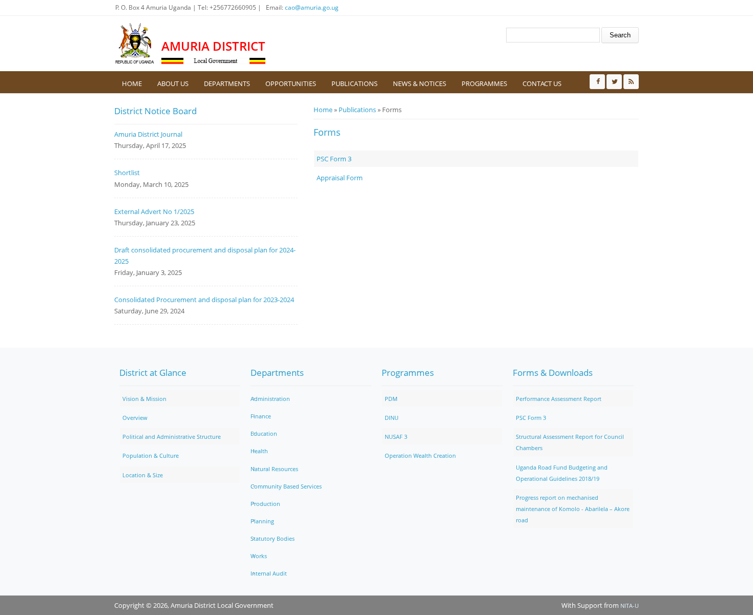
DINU (392, 417)
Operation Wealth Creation (420, 455)
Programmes (484, 83)
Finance (260, 416)
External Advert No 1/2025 (154, 211)
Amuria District (213, 45)
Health (259, 451)
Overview (135, 417)
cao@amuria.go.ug (312, 7)
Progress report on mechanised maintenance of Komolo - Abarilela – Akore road (573, 509)
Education (263, 433)
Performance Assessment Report (558, 398)
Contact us (541, 83)
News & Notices (419, 83)
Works (258, 556)
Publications (354, 83)
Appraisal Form (340, 177)
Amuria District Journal (148, 134)
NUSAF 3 (396, 436)
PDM (391, 398)
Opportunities (290, 83)
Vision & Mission (144, 398)
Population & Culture (150, 455)
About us (173, 83)
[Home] (135, 43)
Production (265, 503)
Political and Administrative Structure (171, 436)
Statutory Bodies (272, 538)
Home (132, 83)
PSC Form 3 (334, 158)
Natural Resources (274, 469)
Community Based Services (286, 486)
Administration (270, 398)
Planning (262, 521)
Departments (227, 83)
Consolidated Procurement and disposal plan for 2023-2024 (204, 299)
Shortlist (127, 172)
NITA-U (629, 605)
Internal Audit (268, 573)
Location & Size (142, 475)
